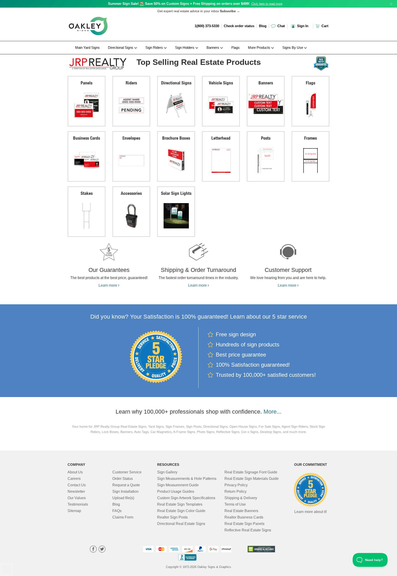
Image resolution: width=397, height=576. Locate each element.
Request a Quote (126, 485)
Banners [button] (213, 47)
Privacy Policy (236, 485)
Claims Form (122, 517)
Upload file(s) (123, 498)
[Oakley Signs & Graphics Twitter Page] (102, 549)
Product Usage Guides (175, 491)
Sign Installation (125, 491)
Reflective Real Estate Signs (247, 530)
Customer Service (127, 472)
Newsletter (76, 491)
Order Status (122, 479)
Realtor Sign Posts (172, 517)
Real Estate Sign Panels (244, 524)
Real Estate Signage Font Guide (250, 472)
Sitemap (74, 511)
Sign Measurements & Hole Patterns (186, 479)
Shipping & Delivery (240, 498)
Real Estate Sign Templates (179, 504)
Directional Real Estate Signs (181, 524)
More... (272, 411)
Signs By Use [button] (293, 47)
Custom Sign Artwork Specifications (186, 498)
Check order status (239, 26)
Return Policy (235, 491)
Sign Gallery (167, 472)
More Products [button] (259, 47)
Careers (74, 479)
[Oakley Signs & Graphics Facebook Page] (93, 549)
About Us (75, 472)
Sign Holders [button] (185, 47)
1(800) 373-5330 (207, 26)
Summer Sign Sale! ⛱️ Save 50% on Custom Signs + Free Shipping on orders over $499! (179, 4)
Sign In (302, 26)
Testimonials (78, 504)
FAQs (117, 511)
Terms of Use (235, 504)
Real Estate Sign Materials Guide (251, 479)
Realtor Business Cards (243, 517)
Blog (263, 26)
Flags (235, 47)
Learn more (108, 285)
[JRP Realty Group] (98, 62)
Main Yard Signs (87, 47)
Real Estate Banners (241, 511)
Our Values (77, 498)
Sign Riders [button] (154, 47)
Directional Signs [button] (121, 47)
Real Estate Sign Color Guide (181, 511)
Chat (280, 26)
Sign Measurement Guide (178, 485)
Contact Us (77, 485)
